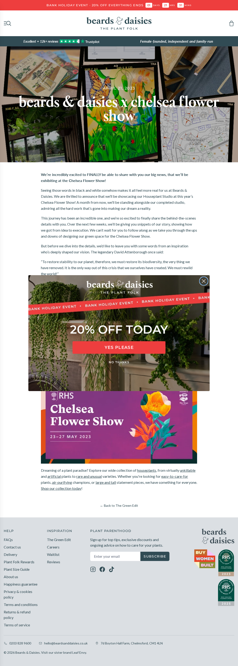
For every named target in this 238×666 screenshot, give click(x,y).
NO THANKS (119, 362)
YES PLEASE (119, 347)
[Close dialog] (204, 281)
